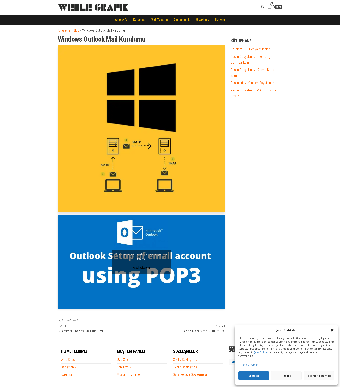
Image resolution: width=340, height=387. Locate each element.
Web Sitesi (68, 359)
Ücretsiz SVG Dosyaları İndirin (250, 49)
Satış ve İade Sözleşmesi (190, 374)
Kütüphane (202, 19)
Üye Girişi (123, 359)
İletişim (220, 19)
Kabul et (254, 376)
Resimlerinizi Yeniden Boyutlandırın (253, 83)
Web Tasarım (159, 19)
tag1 (75, 320)
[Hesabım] (262, 7)
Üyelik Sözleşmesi (185, 367)
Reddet (286, 376)
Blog (76, 30)
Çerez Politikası (261, 352)
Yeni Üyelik (124, 367)
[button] (332, 330)
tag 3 (60, 320)
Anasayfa (121, 19)
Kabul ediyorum (141, 267)
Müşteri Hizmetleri (129, 374)
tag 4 (68, 320)
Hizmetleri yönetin (249, 364)
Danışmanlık (181, 19)
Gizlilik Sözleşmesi (185, 359)
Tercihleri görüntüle (318, 376)
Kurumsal (139, 19)
